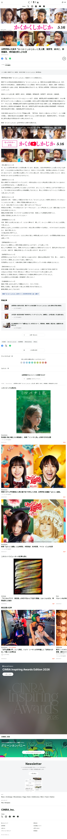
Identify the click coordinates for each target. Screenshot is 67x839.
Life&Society (35, 796)
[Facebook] (36, 6)
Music (3, 796)
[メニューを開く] (65, 2)
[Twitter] (28, 6)
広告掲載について (37, 825)
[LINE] (44, 6)
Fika (2, 802)
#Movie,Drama (28, 341)
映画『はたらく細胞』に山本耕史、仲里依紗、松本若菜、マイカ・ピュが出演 (27, 546)
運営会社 (35, 823)
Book (28, 796)
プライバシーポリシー (6, 830)
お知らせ (3, 828)
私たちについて (4, 823)
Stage (24, 796)
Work (42, 796)
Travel (47, 796)
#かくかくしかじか (12, 341)
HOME (2, 383)
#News (35, 341)
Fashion (52, 796)
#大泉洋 (4, 341)
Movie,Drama (9, 383)
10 (45, 362)
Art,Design (9, 796)
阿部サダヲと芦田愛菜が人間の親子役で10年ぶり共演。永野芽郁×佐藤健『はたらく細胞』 (31, 492)
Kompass (7, 802)
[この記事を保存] (64, 58)
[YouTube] (40, 6)
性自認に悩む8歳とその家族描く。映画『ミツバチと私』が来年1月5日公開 (26, 437)
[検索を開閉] (62, 2)
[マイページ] (2, 2)
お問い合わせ (36, 828)
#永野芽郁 (20, 341)
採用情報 (3, 825)
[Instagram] (32, 6)
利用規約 (35, 830)
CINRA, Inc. (8, 809)
